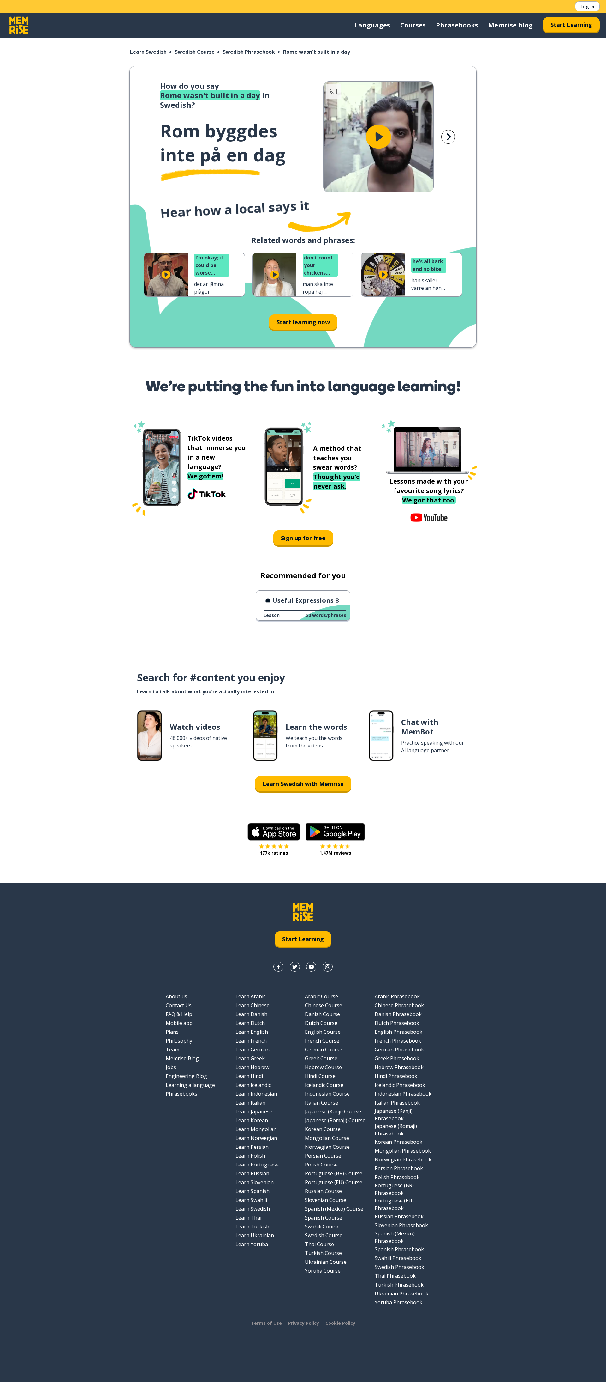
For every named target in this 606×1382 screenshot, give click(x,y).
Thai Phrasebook (395, 1275)
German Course (323, 1049)
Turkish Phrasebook (399, 1284)
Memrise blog (510, 25)
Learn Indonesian (256, 1093)
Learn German (252, 1049)
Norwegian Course (327, 1146)
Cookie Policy (340, 1323)
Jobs (171, 1067)
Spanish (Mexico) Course (334, 1208)
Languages (372, 25)
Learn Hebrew (252, 1067)
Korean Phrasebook (398, 1141)
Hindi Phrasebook (396, 1076)
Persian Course (323, 1155)
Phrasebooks (457, 25)
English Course (323, 1031)
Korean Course (323, 1129)
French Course (322, 1040)
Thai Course (319, 1244)
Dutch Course (321, 1023)
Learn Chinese (252, 1005)
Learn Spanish (252, 1191)
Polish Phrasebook (397, 1177)
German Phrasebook (399, 1049)
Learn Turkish (252, 1226)
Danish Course (322, 1014)
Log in (587, 6)
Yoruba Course (323, 1270)
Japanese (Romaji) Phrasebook (396, 1130)
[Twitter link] (295, 967)
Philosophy (179, 1040)
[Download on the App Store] (273, 832)
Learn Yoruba (251, 1244)
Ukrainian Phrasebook (401, 1293)
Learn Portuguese (257, 1164)
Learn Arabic (250, 996)
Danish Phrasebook (398, 1014)
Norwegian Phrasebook (403, 1159)
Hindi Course (320, 1076)
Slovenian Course (325, 1199)
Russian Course (323, 1191)
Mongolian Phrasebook (403, 1150)
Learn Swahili (251, 1199)
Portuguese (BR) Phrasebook (394, 1189)
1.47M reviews (335, 853)
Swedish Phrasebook (249, 51)
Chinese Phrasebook (399, 1005)
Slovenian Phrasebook (401, 1225)
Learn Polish (250, 1155)
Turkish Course (323, 1253)
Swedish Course (195, 51)
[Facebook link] (278, 967)
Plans (172, 1031)
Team (172, 1049)
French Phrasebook (398, 1040)
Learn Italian (250, 1102)
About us (176, 996)
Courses (413, 25)
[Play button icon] (378, 137)
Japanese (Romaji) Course (335, 1120)
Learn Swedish (148, 51)
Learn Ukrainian (254, 1235)
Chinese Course (323, 1005)
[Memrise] (19, 25)
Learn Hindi (249, 1076)
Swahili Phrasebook (398, 1258)
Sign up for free (303, 538)
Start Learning (571, 24)
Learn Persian (252, 1146)
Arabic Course (321, 996)
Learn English (251, 1031)
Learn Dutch (250, 1023)
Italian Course (321, 1102)
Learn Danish (251, 1014)
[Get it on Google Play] (335, 832)
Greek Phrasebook (397, 1058)
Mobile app (179, 1023)
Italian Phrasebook (397, 1102)
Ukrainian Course (326, 1261)
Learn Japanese (253, 1111)
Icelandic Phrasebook (400, 1084)
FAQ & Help (179, 1014)
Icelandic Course (324, 1084)
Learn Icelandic (253, 1084)
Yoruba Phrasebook (398, 1302)
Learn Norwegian (256, 1138)
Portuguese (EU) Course (333, 1182)
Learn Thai (248, 1217)
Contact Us (179, 1005)
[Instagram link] (328, 967)
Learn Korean (251, 1120)
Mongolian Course (327, 1138)
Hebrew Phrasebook (399, 1067)
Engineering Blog (186, 1076)
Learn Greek (250, 1058)
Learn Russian (252, 1173)
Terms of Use (266, 1323)
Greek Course (321, 1058)
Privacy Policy (303, 1323)
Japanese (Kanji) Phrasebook (394, 1114)
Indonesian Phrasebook (403, 1093)
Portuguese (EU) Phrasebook (394, 1204)
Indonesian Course (327, 1093)
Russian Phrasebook (399, 1216)
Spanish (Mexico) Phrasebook (395, 1237)
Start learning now (303, 322)
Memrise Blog (182, 1058)
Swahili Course (322, 1226)
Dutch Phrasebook (397, 1023)
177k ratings (274, 853)
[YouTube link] (311, 967)
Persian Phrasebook (399, 1168)
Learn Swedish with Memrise (303, 784)
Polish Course (321, 1164)
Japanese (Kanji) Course (333, 1111)
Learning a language (190, 1084)
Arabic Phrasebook (397, 996)
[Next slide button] (448, 137)
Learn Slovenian (254, 1182)
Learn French (251, 1040)
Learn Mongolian (255, 1129)
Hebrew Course (323, 1067)
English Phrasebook (398, 1031)
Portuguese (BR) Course (333, 1173)
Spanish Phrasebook (399, 1249)
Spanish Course (323, 1217)
